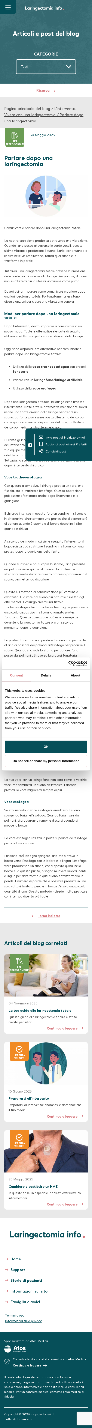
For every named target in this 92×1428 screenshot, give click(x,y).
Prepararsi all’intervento (29, 1098)
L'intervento (64, 108)
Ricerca (43, 90)
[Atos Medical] (46, 1349)
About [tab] (75, 675)
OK (46, 747)
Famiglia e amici (25, 1301)
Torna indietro (49, 916)
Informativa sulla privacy (23, 1321)
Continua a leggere (62, 1028)
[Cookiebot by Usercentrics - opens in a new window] (68, 663)
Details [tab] (46, 675)
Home (15, 1259)
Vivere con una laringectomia (30, 114)
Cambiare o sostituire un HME (33, 1186)
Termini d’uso (14, 1315)
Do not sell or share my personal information (46, 761)
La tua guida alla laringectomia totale (40, 1010)
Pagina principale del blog (27, 108)
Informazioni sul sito (28, 1291)
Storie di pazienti (26, 1280)
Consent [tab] (16, 675)
